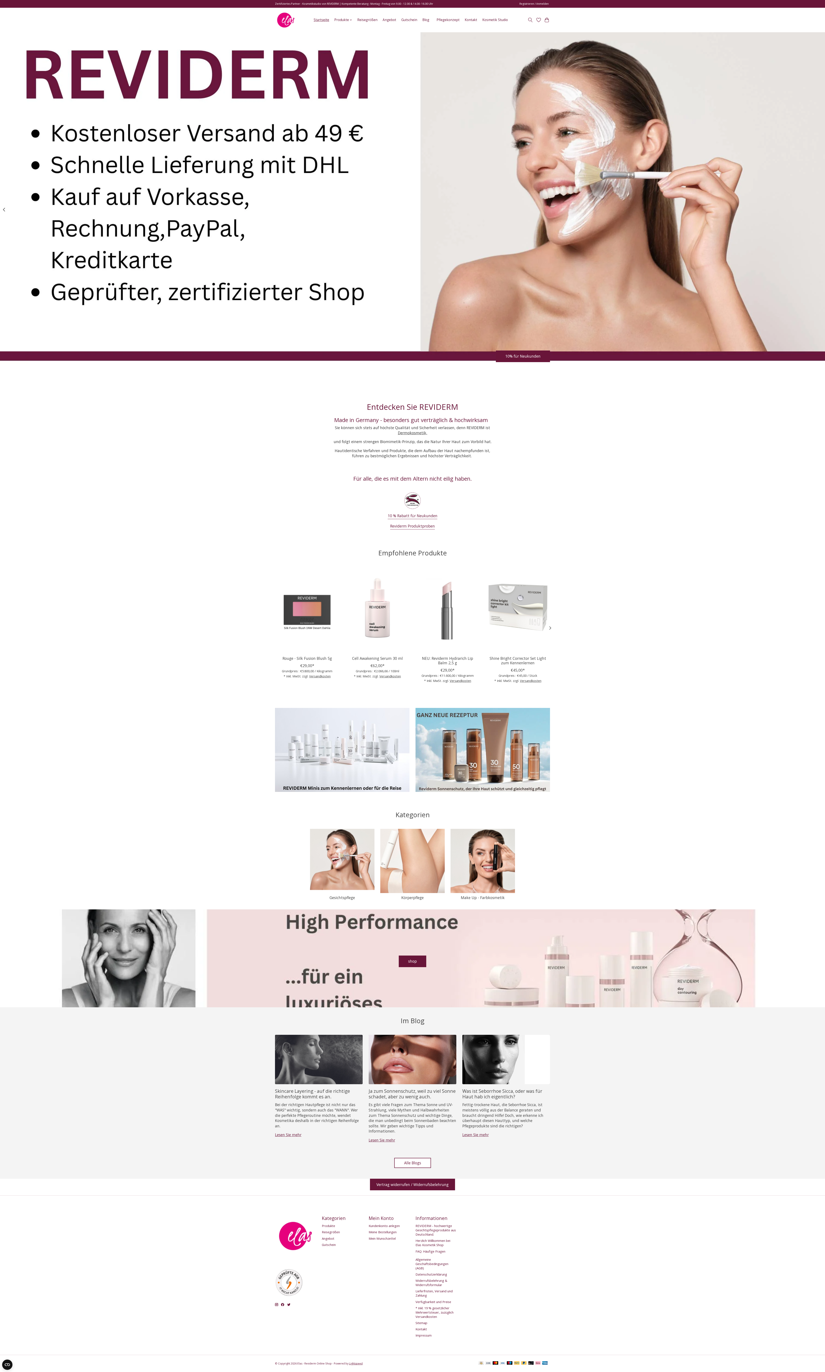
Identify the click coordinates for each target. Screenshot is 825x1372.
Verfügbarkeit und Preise (433, 1302)
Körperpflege (412, 897)
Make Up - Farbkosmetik (483, 897)
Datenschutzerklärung (431, 1274)
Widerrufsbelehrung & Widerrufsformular (431, 1282)
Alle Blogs (412, 1162)
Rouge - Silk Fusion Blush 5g (307, 658)
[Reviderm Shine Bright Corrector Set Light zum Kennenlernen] (518, 609)
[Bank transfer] (488, 1363)
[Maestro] (509, 1363)
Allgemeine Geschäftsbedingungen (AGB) (432, 1263)
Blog (425, 20)
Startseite (321, 20)
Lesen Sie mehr (288, 1134)
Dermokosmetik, (412, 432)
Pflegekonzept (448, 20)
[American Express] (545, 1363)
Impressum (424, 1335)
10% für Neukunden (523, 356)
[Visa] (502, 1363)
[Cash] (481, 1363)
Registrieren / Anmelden (534, 4)
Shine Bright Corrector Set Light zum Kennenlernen (518, 660)
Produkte (328, 1226)
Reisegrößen (367, 20)
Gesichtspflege (342, 897)
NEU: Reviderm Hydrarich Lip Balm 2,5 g (447, 660)
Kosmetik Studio (495, 20)
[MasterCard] (495, 1363)
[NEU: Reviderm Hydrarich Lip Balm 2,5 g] (448, 609)
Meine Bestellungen (383, 1232)
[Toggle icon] (530, 20)
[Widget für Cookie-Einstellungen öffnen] (7, 1365)
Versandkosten (320, 676)
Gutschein (409, 20)
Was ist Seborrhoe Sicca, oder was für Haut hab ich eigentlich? (502, 1093)
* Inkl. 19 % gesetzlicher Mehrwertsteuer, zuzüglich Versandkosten (435, 1312)
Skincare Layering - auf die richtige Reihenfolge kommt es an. (312, 1093)
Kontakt (471, 20)
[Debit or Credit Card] (531, 1363)
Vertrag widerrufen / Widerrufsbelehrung (412, 1184)
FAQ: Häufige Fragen (430, 1251)
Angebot (389, 20)
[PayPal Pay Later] (524, 1363)
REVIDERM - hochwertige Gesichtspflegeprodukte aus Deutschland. (436, 1230)
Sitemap (421, 1323)
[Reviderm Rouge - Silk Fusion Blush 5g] (307, 609)
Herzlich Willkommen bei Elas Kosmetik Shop (433, 1242)
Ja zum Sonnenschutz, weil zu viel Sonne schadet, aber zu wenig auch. (412, 1093)
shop (412, 961)
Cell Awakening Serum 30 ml (377, 658)
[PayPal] (517, 1363)
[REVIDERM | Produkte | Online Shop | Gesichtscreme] (285, 20)
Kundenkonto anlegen (384, 1226)
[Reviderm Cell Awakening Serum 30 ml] (377, 609)
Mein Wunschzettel (382, 1238)
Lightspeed (356, 1363)
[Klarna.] (538, 1363)
